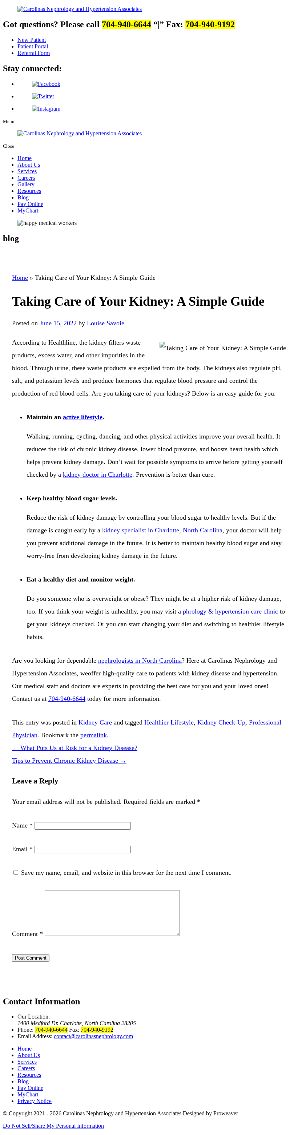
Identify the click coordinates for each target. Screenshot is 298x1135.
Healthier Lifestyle (169, 722)
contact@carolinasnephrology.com (93, 1036)
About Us (28, 165)
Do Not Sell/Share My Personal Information (53, 1126)
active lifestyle (82, 417)
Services (27, 171)
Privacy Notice (34, 1101)
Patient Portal (32, 46)
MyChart (27, 210)
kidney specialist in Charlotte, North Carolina (162, 530)
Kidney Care (95, 722)
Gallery (26, 184)
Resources (29, 191)
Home (24, 158)
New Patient (31, 40)
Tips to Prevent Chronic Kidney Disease (69, 760)
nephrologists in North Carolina (140, 660)
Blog (23, 197)
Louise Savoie (105, 323)
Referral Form (33, 53)
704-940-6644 (66, 698)
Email (22, 849)
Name (22, 825)
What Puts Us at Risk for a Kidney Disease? (74, 747)
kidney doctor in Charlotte (97, 474)
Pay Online (30, 204)
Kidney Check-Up (221, 722)
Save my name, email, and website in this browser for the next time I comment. (126, 872)
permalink (93, 735)
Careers (26, 178)
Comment (27, 933)
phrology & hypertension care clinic (230, 611)
